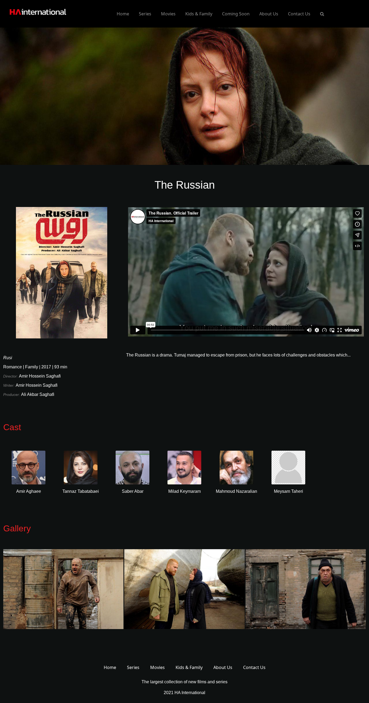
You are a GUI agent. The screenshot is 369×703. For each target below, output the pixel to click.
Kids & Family (198, 14)
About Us (268, 14)
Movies (168, 14)
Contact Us (299, 14)
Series (145, 14)
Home (123, 14)
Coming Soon (236, 14)
